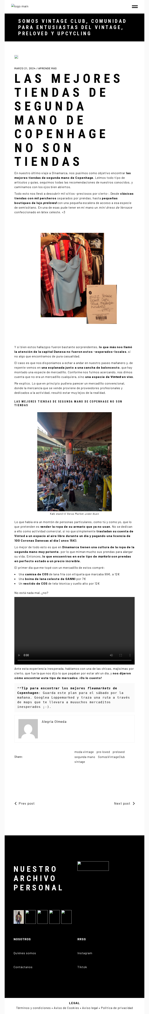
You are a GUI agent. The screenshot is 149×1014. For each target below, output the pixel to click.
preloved (119, 752)
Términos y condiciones (33, 1008)
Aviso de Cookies (66, 1008)
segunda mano (84, 757)
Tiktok (82, 967)
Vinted (116, 377)
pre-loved (103, 752)
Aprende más (47, 68)
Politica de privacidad (117, 1008)
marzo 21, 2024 (25, 68)
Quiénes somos (25, 953)
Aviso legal (90, 1008)
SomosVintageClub (111, 757)
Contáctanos (23, 967)
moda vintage (84, 752)
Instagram (84, 953)
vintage (79, 761)
